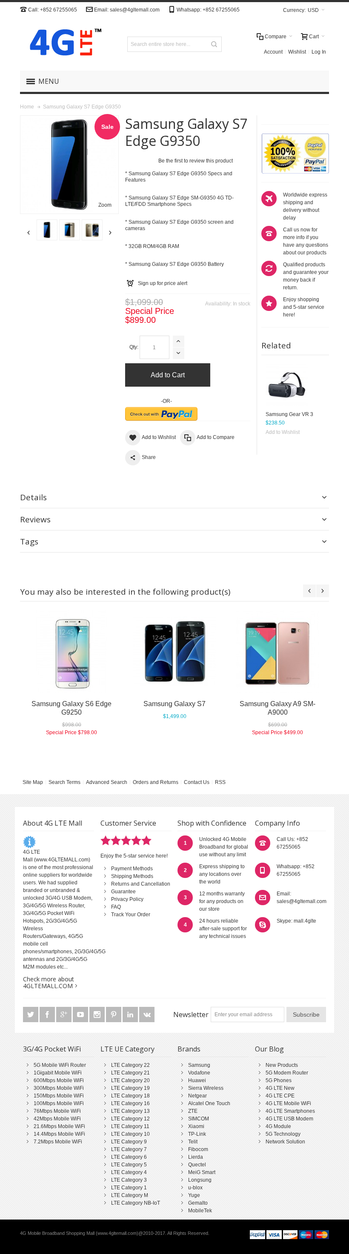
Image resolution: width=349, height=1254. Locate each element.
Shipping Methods (132, 876)
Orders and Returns (155, 782)
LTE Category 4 (129, 1172)
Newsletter (191, 1014)
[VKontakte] (146, 1015)
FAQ (116, 907)
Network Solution (285, 1142)
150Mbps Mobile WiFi (59, 1096)
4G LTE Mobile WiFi (288, 1103)
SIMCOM (198, 1119)
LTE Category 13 (130, 1111)
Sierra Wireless (205, 1088)
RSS (220, 782)
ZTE (192, 1111)
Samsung (199, 1065)
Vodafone (199, 1073)
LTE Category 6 (129, 1157)
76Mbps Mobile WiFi (57, 1111)
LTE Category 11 (130, 1126)
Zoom (105, 205)
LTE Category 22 (130, 1065)
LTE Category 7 (129, 1149)
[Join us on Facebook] (48, 1015)
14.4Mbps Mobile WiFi (59, 1134)
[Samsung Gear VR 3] (287, 385)
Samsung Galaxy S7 (174, 703)
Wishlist (297, 52)
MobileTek (200, 1211)
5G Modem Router (287, 1073)
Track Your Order (130, 915)
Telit (192, 1142)
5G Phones (279, 1080)
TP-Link (197, 1134)
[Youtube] (81, 1015)
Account (273, 52)
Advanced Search (106, 782)
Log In (319, 52)
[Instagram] (97, 1015)
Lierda (195, 1157)
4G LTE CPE (280, 1096)
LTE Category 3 (129, 1180)
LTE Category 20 (130, 1080)
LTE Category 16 (130, 1103)
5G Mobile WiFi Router (60, 1065)
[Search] (214, 44)
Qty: (133, 347)
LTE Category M (129, 1195)
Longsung (200, 1180)
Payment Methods (132, 869)
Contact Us (196, 782)
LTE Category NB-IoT (135, 1203)
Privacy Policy (127, 899)
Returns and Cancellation (140, 884)
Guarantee (123, 892)
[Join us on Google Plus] (64, 1015)
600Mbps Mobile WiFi (59, 1080)
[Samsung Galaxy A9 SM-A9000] (277, 651)
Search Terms (64, 782)
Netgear (197, 1096)
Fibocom (198, 1149)
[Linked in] (131, 1015)
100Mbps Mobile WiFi (59, 1103)
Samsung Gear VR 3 (289, 414)
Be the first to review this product (195, 161)
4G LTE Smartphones (290, 1111)
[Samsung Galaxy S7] (174, 651)
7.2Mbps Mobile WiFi (58, 1142)
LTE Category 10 (130, 1134)
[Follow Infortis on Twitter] (31, 1015)
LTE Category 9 (129, 1142)
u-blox (195, 1188)
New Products (282, 1065)
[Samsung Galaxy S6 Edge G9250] (71, 651)
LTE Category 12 (130, 1119)
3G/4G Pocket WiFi (52, 1049)
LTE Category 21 (130, 1073)
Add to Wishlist (283, 432)
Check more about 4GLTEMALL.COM (48, 982)
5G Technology (283, 1134)
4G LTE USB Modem (289, 1119)
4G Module (278, 1126)
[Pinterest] (114, 1015)
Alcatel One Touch (209, 1103)
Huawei (197, 1080)
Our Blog (269, 1049)
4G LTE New (280, 1088)
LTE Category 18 (130, 1096)
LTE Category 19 (130, 1088)
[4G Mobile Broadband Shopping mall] (62, 44)
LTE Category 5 (129, 1165)
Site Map (33, 782)
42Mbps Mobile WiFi (57, 1119)
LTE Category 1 (129, 1188)
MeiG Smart (201, 1172)
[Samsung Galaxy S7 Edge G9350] (47, 229)
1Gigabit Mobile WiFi (58, 1073)
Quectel (197, 1165)
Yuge (194, 1195)
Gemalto (198, 1203)
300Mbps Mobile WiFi (59, 1088)
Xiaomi (196, 1126)
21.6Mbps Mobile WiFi (59, 1126)
